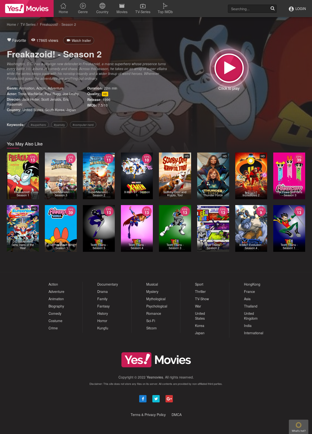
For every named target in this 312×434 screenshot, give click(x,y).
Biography (56, 306)
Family (102, 298)
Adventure (56, 88)
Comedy (55, 313)
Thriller (200, 291)
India (248, 325)
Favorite (18, 40)
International (253, 332)
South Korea (54, 109)
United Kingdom (251, 316)
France (249, 291)
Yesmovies (154, 377)
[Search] (272, 9)
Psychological (156, 306)
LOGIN (300, 8)
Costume (55, 320)
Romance (153, 313)
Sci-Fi (150, 320)
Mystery (152, 291)
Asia (247, 298)
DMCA (177, 414)
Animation (26, 88)
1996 (106, 99)
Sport (199, 284)
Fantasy (103, 306)
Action (41, 88)
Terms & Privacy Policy (148, 414)
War (198, 306)
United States (32, 109)
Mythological (156, 298)
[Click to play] (229, 68)
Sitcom (151, 328)
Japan (71, 109)
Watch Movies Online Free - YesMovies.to (27, 8)
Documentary (107, 284)
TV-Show (202, 298)
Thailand (250, 306)
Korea (199, 325)
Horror (102, 320)
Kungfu (102, 328)
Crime (53, 328)
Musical (152, 284)
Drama (102, 291)
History (102, 313)
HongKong (252, 284)
